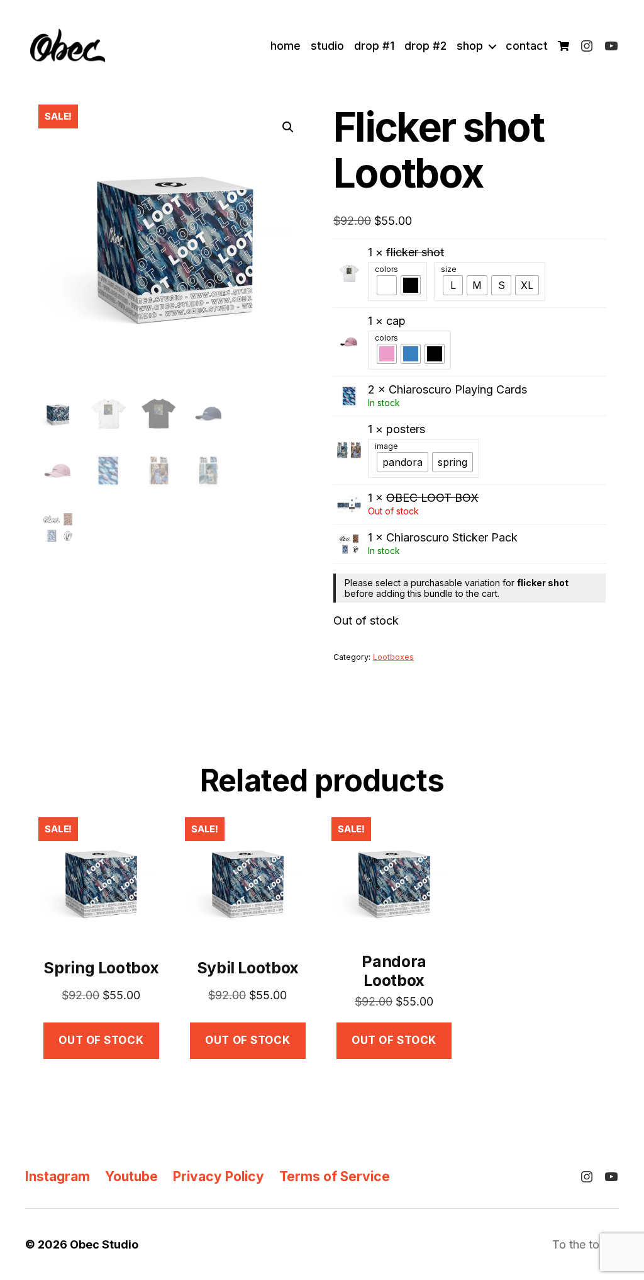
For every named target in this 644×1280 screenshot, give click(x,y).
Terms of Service (334, 1176)
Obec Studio (104, 1244)
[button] (288, 127)
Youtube (131, 1176)
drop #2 (425, 45)
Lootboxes (393, 657)
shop (470, 45)
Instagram (57, 1176)
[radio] (386, 285)
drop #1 (374, 45)
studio (327, 45)
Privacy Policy (218, 1176)
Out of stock (100, 1040)
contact (527, 45)
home (285, 45)
